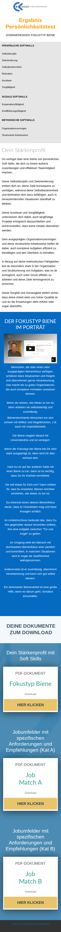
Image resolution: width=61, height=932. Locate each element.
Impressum (18, 924)
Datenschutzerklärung (37, 924)
